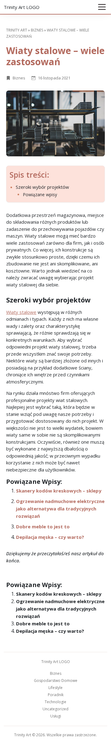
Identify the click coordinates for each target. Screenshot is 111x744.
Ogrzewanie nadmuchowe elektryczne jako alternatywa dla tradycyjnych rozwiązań (60, 508)
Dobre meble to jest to (43, 526)
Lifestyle (55, 687)
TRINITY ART (16, 30)
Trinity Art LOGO (21, 7)
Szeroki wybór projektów (42, 187)
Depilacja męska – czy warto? (50, 537)
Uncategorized (55, 709)
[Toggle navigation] (102, 6)
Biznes (37, 30)
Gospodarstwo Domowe (55, 680)
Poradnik (56, 694)
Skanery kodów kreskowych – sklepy (58, 491)
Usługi (55, 716)
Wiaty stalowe (21, 312)
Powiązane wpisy (40, 194)
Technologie (55, 701)
